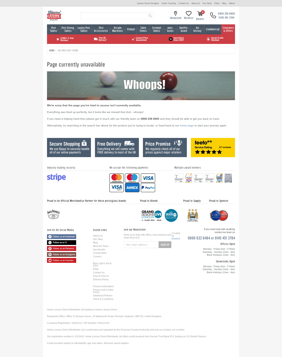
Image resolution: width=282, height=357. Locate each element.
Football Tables (156, 29)
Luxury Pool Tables (84, 29)
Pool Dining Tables (68, 29)
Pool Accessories (101, 29)
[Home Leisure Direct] (54, 16)
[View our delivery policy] (117, 156)
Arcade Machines (117, 29)
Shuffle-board (184, 29)
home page (187, 125)
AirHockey (197, 29)
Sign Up (165, 245)
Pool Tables (53, 29)
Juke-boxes (170, 29)
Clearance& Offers (228, 29)
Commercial (212, 29)
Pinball (131, 29)
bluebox (176, 238)
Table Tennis (143, 29)
